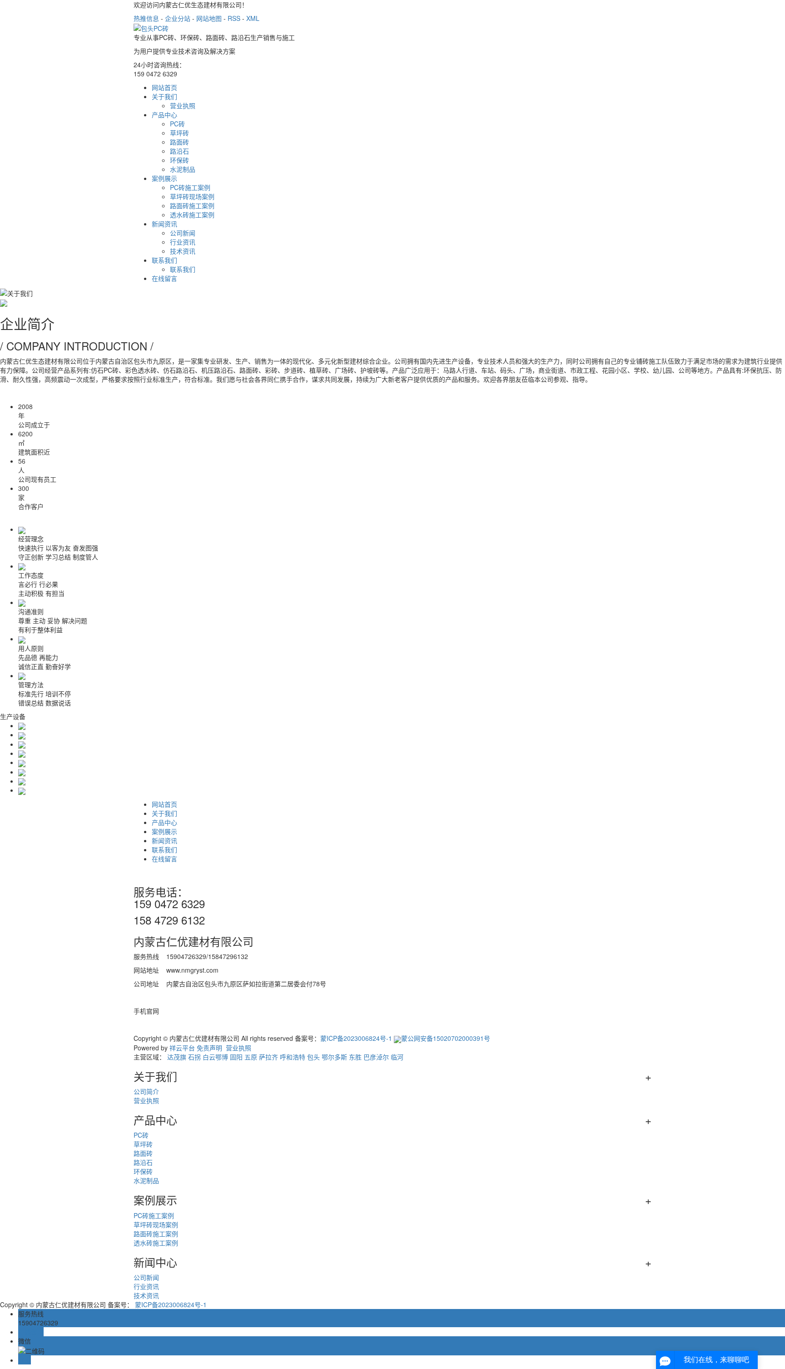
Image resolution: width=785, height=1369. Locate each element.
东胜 (355, 1056)
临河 (397, 1056)
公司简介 (146, 1091)
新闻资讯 (164, 223)
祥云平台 (182, 1047)
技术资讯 (182, 250)
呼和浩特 (292, 1056)
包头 (313, 1056)
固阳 (236, 1056)
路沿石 (179, 150)
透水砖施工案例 (192, 214)
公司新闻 (182, 232)
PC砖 (177, 123)
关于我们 (164, 96)
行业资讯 (182, 241)
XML (252, 18)
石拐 (194, 1056)
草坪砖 (179, 132)
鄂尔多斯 (334, 1056)
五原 (250, 1056)
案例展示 (164, 178)
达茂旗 (176, 1056)
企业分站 (177, 18)
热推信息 (146, 18)
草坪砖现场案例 (192, 196)
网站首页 (164, 87)
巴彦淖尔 (376, 1056)
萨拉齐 (268, 1056)
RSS (234, 18)
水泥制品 (182, 169)
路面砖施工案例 (192, 205)
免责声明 (209, 1047)
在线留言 (164, 278)
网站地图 (209, 18)
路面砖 (179, 141)
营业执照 (182, 105)
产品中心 (164, 114)
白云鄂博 (215, 1056)
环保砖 (179, 160)
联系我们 (164, 260)
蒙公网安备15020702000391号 (445, 1038)
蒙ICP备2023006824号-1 (356, 1038)
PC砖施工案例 (190, 187)
